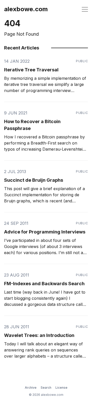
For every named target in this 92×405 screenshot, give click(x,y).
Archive (31, 387)
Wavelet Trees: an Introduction (39, 335)
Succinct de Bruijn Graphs (33, 180)
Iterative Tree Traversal (31, 69)
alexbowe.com (26, 9)
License (61, 387)
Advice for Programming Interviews (44, 231)
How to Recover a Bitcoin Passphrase (32, 125)
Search (46, 387)
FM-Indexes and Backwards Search (44, 283)
